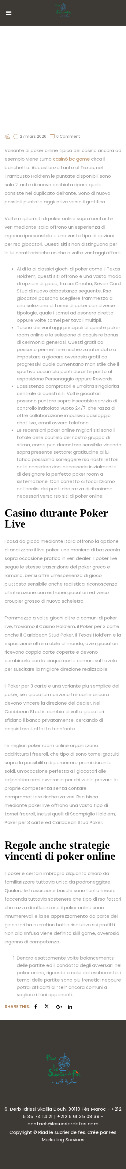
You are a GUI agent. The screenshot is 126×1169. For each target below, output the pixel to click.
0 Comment (68, 136)
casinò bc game (71, 159)
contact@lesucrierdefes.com (63, 1123)
